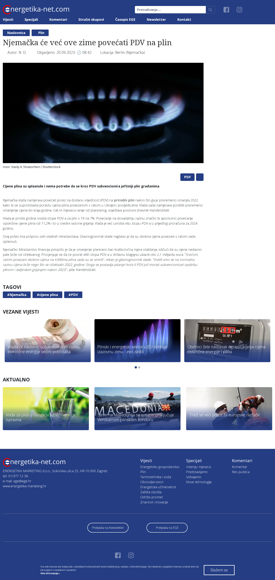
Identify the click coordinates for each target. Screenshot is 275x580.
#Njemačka (16, 294)
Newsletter (156, 19)
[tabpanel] (103, 117)
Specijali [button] (31, 19)
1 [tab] (136, 367)
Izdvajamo (193, 477)
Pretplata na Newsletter (108, 528)
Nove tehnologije (199, 482)
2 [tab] (139, 367)
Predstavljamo (197, 472)
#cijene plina (47, 294)
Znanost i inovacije (154, 502)
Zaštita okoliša (150, 492)
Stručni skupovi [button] (91, 19)
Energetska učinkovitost (158, 487)
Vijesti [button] (8, 19)
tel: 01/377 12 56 (15, 476)
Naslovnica (16, 32)
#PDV (73, 294)
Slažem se (219, 570)
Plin (41, 32)
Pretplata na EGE (167, 528)
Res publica (241, 472)
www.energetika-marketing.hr (24, 486)
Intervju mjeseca (198, 467)
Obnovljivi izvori (151, 482)
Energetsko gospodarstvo (159, 467)
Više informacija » (50, 573)
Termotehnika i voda (155, 477)
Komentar (239, 467)
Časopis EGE (125, 19)
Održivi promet (151, 497)
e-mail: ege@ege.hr (17, 481)
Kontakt (184, 19)
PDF (187, 177)
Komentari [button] (58, 19)
